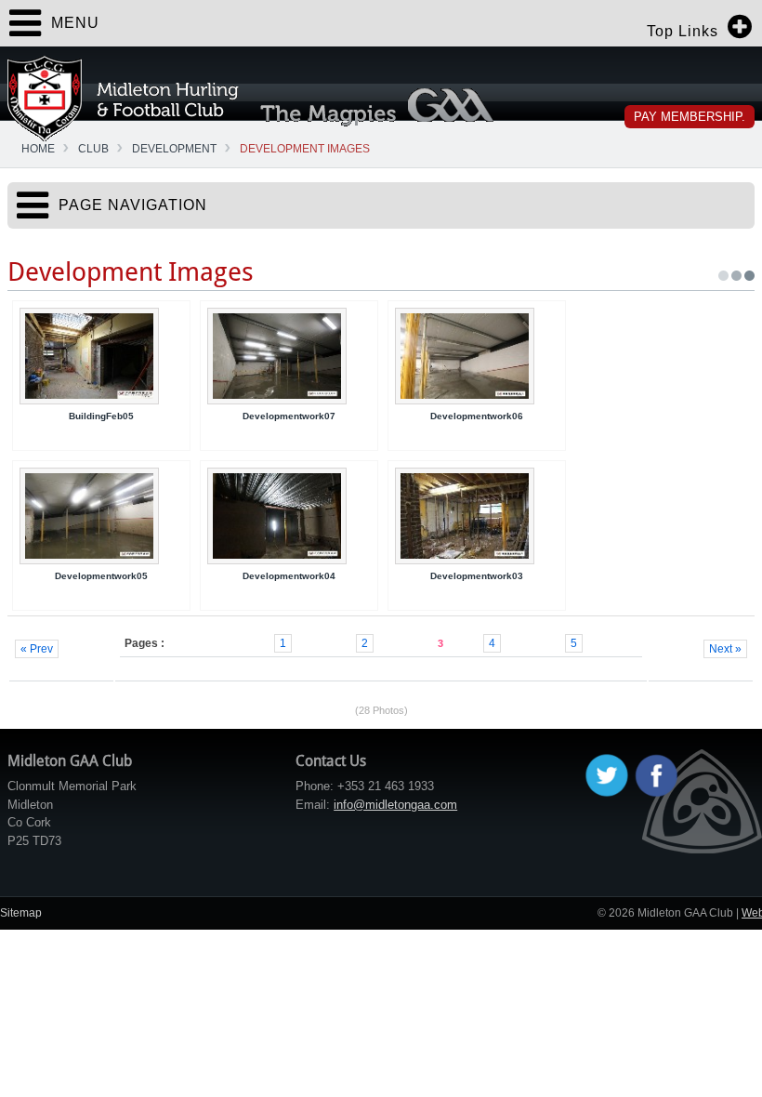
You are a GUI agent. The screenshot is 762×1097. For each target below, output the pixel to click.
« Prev (36, 648)
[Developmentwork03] (476, 516)
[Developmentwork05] (101, 516)
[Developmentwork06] (476, 356)
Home (38, 148)
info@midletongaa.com (395, 805)
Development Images (305, 148)
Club (93, 148)
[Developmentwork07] (289, 356)
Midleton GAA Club (123, 98)
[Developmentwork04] (289, 516)
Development (174, 148)
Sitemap (21, 912)
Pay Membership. (689, 117)
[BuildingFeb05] (101, 356)
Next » (725, 648)
